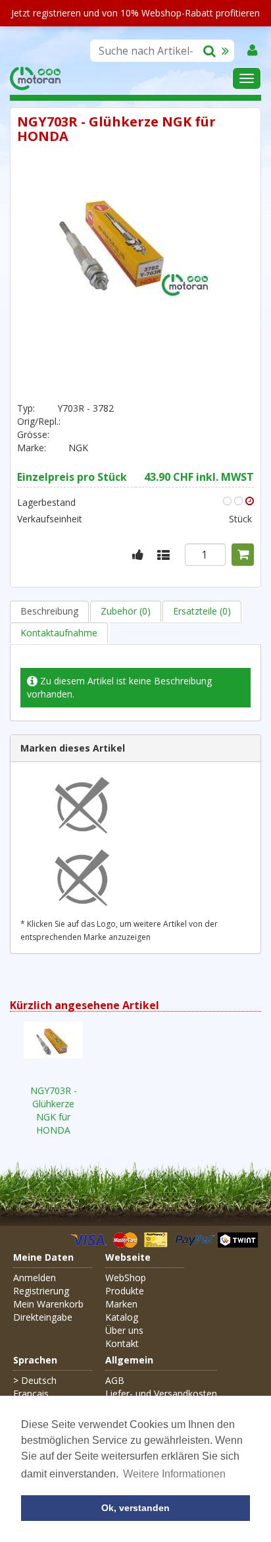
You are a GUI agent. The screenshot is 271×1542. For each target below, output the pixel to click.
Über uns (124, 1330)
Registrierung (41, 1290)
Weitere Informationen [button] (174, 1473)
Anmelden (34, 1277)
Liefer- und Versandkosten (161, 1393)
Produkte (124, 1290)
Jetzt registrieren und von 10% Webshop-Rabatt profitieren (135, 13)
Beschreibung (49, 611)
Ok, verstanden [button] (135, 1507)
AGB (114, 1380)
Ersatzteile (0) (202, 611)
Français (31, 1393)
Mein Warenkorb (48, 1304)
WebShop (125, 1277)
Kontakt (122, 1343)
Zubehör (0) (126, 611)
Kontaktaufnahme (58, 632)
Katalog (121, 1317)
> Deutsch (35, 1380)
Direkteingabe (42, 1317)
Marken (121, 1304)
